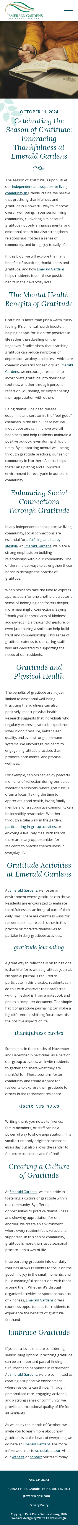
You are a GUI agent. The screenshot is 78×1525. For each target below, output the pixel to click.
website (18, 1457)
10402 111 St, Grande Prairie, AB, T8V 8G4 (39, 1489)
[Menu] (68, 10)
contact (36, 1457)
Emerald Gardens (51, 269)
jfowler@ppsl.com (36, 1496)
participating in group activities (30, 826)
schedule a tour (47, 1450)
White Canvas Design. (52, 1518)
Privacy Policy (39, 1505)
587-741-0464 (39, 1480)
